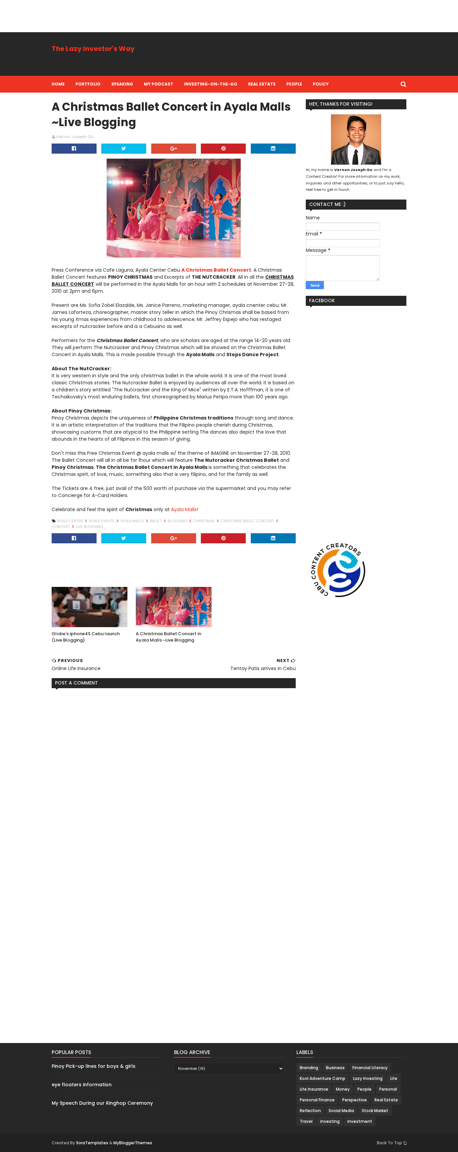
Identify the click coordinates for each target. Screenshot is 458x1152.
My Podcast (158, 84)
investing (330, 1121)
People (294, 84)
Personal (388, 1089)
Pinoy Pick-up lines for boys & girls (93, 1066)
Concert (61, 526)
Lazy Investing (368, 1078)
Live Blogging (89, 526)
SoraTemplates (92, 1143)
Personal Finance (317, 1100)
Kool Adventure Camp (322, 1078)
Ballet (156, 521)
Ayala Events (102, 521)
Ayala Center (70, 521)
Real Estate (262, 84)
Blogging (178, 521)
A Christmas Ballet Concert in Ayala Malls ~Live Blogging (168, 637)
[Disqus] (174, 777)
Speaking (122, 84)
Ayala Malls (183, 509)
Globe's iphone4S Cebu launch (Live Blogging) (86, 637)
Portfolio (88, 84)
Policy (321, 84)
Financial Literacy (370, 1068)
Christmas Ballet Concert (248, 521)
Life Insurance (314, 1089)
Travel (306, 1121)
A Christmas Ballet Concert (216, 270)
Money (343, 1089)
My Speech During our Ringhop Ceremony (102, 1103)
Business (335, 1068)
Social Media (341, 1110)
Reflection (310, 1110)
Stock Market (375, 1110)
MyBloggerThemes (132, 1143)
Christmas (204, 521)
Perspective (354, 1100)
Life (393, 1078)
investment (359, 1121)
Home (58, 84)
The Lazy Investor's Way (93, 48)
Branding (309, 1068)
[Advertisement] (122, 15)
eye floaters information (82, 1084)
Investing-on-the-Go (210, 84)
